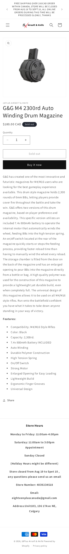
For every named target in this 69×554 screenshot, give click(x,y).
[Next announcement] (62, 9)
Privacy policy (40, 545)
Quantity (7, 132)
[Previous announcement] (7, 9)
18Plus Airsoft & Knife (32, 541)
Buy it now (34, 165)
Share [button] (10, 400)
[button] (7, 25)
